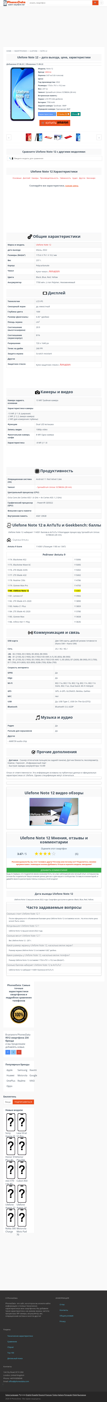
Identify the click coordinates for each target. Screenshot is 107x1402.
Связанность (65, 178)
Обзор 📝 (76, 114)
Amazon (54, 271)
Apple (10, 1070)
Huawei (10, 1075)
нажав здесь (71, 185)
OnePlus (11, 1080)
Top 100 (10, 1352)
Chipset (10, 1347)
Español (35, 1395)
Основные (17, 178)
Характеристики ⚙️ (47, 114)
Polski (75, 1395)
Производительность (49, 178)
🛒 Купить (49, 123)
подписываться (23, 1102)
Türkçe (55, 1395)
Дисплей (26, 178)
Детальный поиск (15, 1358)
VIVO (32, 1080)
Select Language (11, 1395)
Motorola (22, 1075)
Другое (82, 178)
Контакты (64, 1310)
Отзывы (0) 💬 (64, 114)
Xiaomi (33, 1070)
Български (81, 1395)
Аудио (75, 178)
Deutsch (42, 1395)
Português (68, 1395)
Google (33, 1075)
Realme (21, 1080)
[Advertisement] (53, 27)
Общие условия (66, 1315)
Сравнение (12, 1341)
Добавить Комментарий (54, 870)
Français (48, 1395)
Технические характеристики (20, 1336)
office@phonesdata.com (19, 1381)
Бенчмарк (91, 178)
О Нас (62, 1304)
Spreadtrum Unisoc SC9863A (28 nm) (54, 487)
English (29, 1395)
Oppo (9, 1086)
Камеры (35, 178)
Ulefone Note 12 (43, 244)
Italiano (61, 1395)
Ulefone (48, 72)
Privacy (63, 1321)
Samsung (22, 1070)
